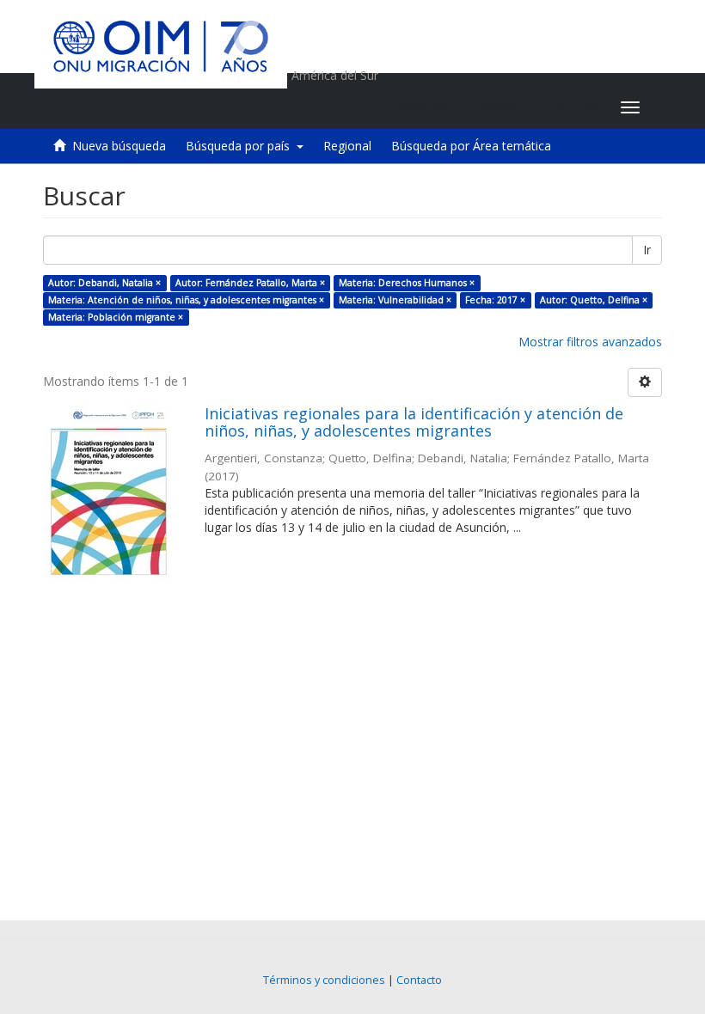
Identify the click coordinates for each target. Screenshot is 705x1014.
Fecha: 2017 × (495, 300)
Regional (347, 145)
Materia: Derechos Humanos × (407, 283)
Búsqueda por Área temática (471, 145)
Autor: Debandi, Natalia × (104, 283)
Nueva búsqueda (119, 145)
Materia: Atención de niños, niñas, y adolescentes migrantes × (186, 300)
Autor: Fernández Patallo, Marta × (250, 283)
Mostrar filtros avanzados (590, 341)
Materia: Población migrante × (115, 317)
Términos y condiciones (324, 980)
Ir (647, 249)
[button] (500, 107)
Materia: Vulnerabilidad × (395, 300)
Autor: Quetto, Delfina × (593, 300)
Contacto (419, 980)
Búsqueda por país (241, 145)
